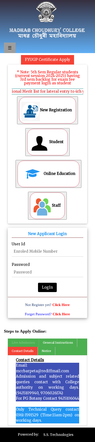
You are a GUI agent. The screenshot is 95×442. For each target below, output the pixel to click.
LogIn (47, 287)
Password (21, 264)
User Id (18, 244)
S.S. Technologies (58, 434)
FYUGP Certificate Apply (47, 59)
